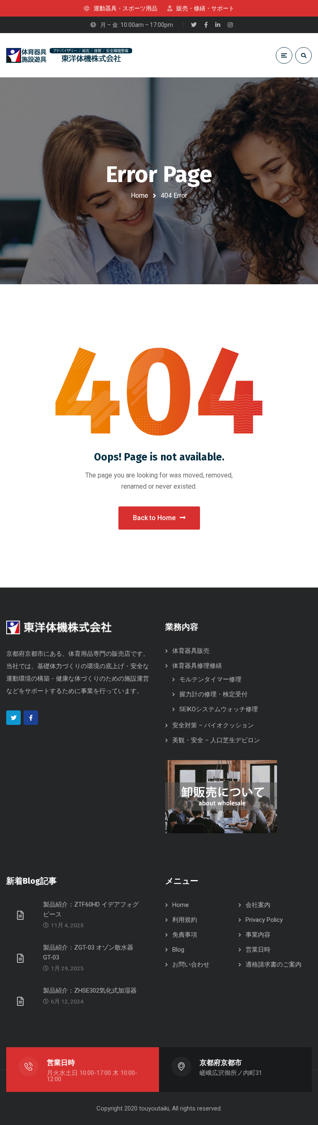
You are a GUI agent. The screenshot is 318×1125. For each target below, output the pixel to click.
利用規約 (184, 920)
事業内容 (258, 934)
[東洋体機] (69, 55)
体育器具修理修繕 (197, 665)
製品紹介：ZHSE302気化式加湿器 (90, 990)
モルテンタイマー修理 (210, 679)
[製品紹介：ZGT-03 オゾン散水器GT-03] (21, 958)
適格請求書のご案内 (273, 964)
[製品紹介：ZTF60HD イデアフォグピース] (21, 915)
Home (139, 195)
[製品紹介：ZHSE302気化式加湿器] (21, 1001)
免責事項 (184, 934)
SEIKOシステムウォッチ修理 (218, 709)
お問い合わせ (191, 964)
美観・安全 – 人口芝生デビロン (216, 740)
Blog (178, 949)
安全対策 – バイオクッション (213, 725)
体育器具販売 (191, 651)
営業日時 (258, 949)
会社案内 (258, 905)
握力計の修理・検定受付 (213, 694)
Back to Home (154, 518)
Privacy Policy (264, 920)
